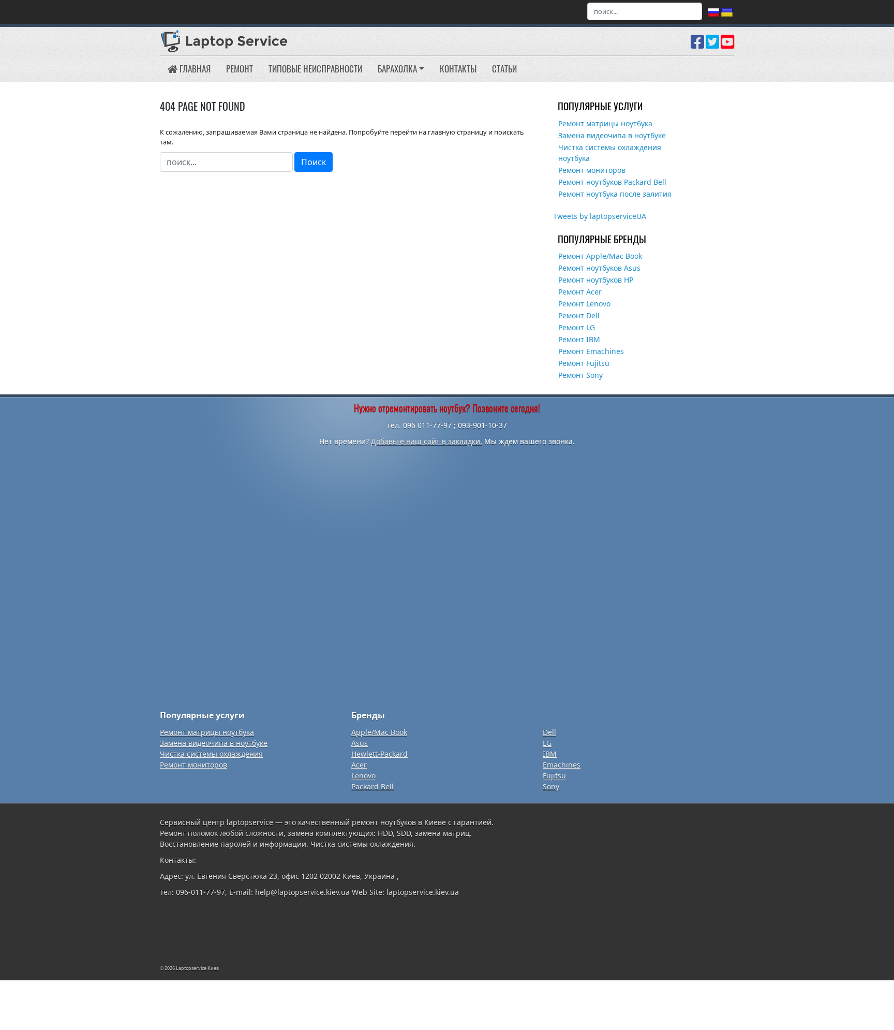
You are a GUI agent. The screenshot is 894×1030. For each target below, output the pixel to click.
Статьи (504, 68)
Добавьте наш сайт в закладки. (426, 441)
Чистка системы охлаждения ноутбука (609, 152)
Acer (359, 765)
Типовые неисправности (315, 68)
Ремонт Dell (579, 315)
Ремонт (239, 68)
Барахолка (397, 68)
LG (547, 743)
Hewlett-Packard (379, 754)
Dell (549, 732)
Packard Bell (372, 786)
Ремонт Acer (580, 292)
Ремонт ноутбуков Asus (599, 268)
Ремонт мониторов (591, 170)
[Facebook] (697, 45)
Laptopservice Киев (197, 968)
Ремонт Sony (580, 375)
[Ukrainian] (727, 13)
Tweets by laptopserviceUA (599, 216)
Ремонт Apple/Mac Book (600, 256)
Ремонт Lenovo (584, 303)
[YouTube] (727, 45)
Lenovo (363, 776)
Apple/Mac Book (379, 732)
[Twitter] (712, 45)
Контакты (458, 68)
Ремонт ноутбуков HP (595, 280)
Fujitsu (554, 776)
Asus (359, 743)
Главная (194, 68)
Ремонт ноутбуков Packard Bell (612, 182)
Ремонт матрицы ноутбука (605, 123)
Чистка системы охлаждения (211, 754)
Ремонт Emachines (591, 351)
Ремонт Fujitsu (583, 363)
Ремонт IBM (579, 339)
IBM (550, 754)
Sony (551, 786)
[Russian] (713, 13)
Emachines (561, 765)
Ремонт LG (576, 327)
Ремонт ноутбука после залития (615, 194)
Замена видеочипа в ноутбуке (612, 135)
